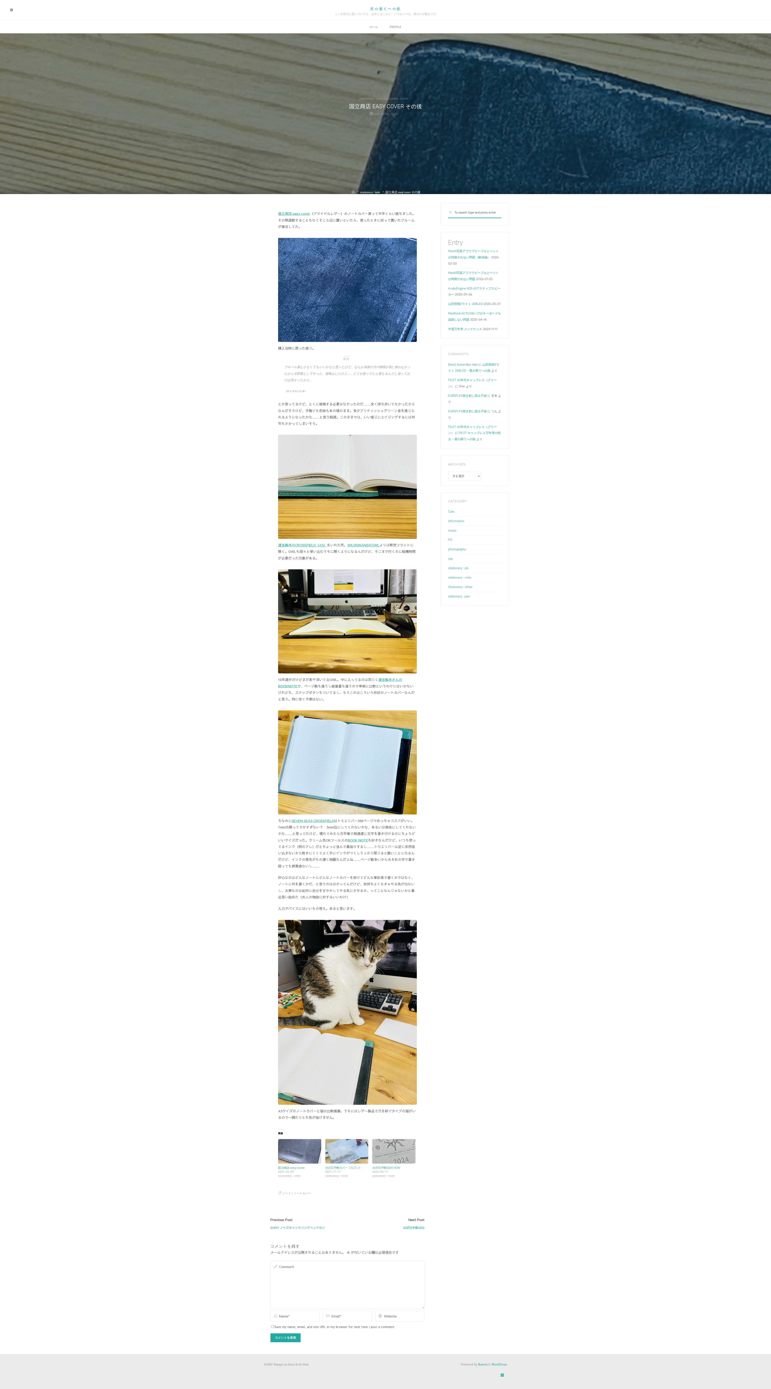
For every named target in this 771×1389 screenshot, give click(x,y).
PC (450, 540)
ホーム (374, 27)
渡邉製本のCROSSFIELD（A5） (302, 545)
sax (450, 559)
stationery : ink (458, 568)
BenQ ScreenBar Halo (463, 364)
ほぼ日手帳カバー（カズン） (343, 1168)
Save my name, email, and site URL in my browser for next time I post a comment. (334, 1327)
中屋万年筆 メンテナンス (465, 329)
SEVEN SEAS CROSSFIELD (313, 820)
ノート (286, 1193)
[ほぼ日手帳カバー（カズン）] (346, 1151)
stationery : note (370, 98)
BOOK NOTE (358, 840)
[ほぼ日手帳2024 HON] (393, 1151)
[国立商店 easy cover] (299, 1151)
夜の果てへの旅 (385, 8)
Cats (451, 511)
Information (456, 521)
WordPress (499, 1364)
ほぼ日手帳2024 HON (386, 1168)
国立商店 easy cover (294, 213)
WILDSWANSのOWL (363, 545)
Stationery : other (396, 98)
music (452, 530)
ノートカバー (302, 1193)
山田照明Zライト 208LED (465, 304)
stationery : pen (459, 596)
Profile (395, 27)
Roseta (482, 1364)
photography (457, 549)
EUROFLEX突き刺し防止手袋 (467, 396)
